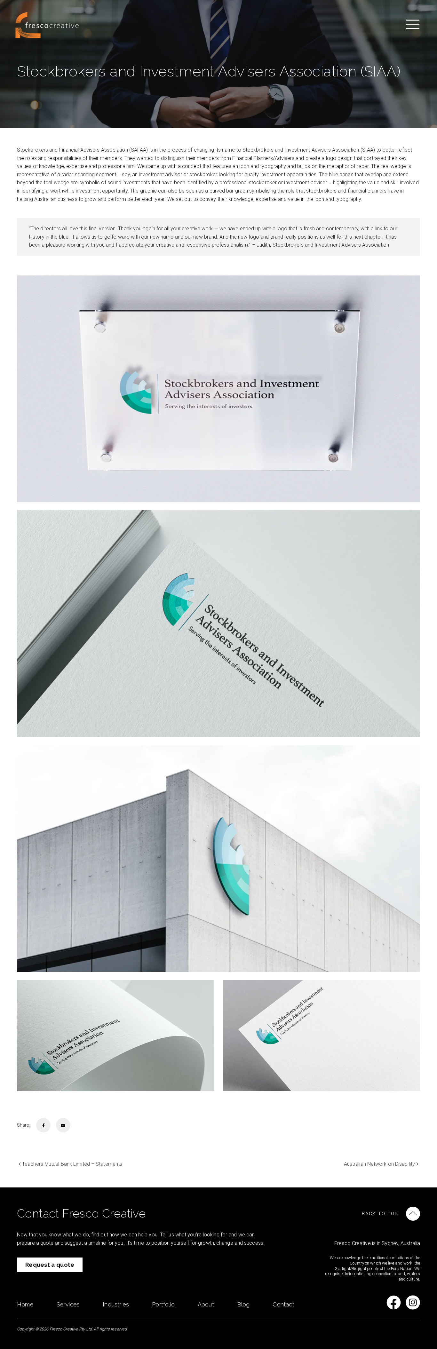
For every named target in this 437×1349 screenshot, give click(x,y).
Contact (283, 1304)
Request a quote (50, 1264)
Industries (116, 1304)
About (206, 1304)
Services (68, 1304)
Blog (243, 1304)
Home (25, 1304)
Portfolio (163, 1304)
